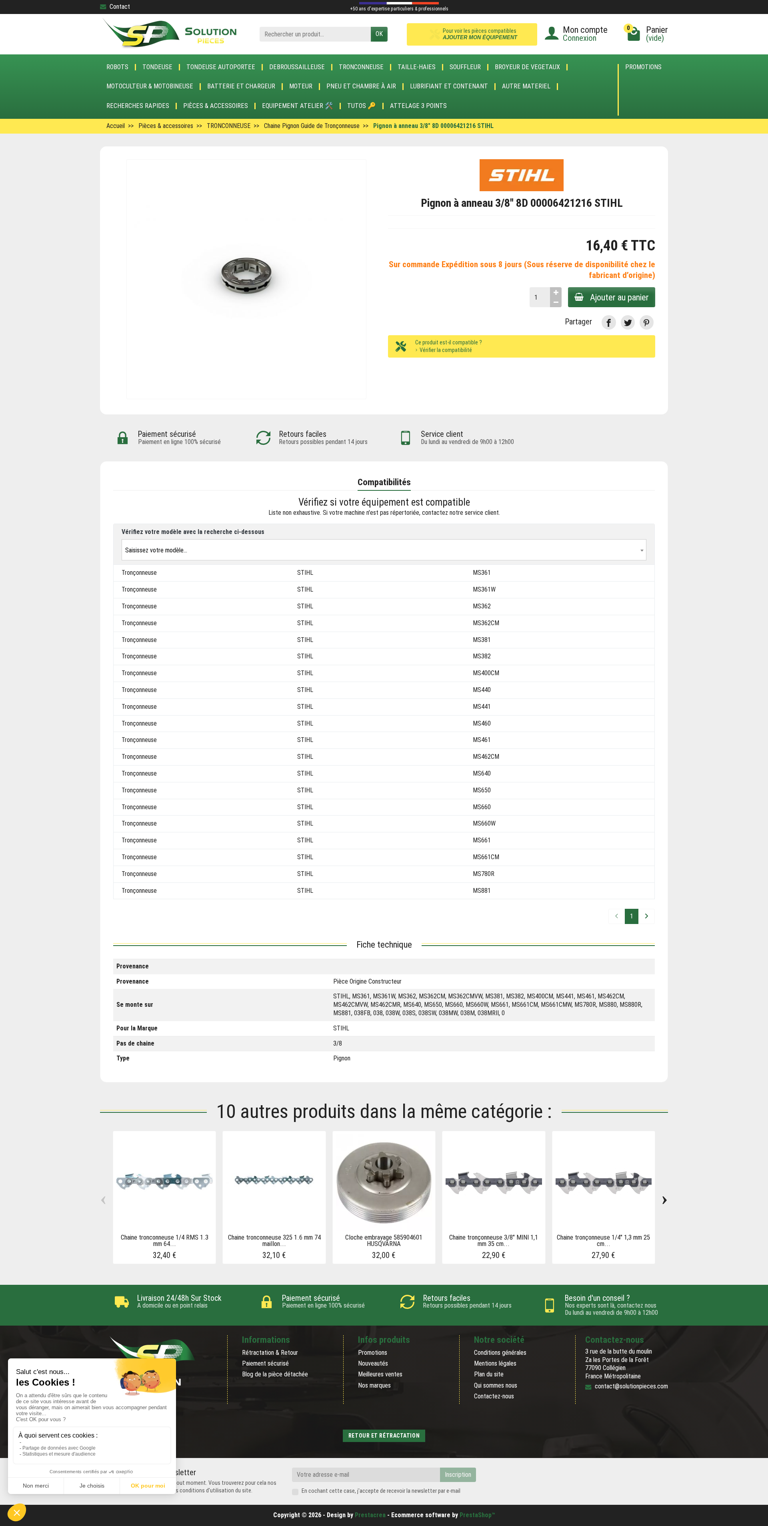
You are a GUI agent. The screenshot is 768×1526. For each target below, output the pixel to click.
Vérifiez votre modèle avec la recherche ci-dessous (193, 532)
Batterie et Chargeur (241, 86)
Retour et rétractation (384, 1435)
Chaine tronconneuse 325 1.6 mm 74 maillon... (274, 1240)
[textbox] (384, 550)
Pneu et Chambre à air (361, 86)
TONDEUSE (157, 67)
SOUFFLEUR (465, 67)
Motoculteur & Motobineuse (149, 86)
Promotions (643, 67)
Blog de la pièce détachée (275, 1374)
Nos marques (374, 1385)
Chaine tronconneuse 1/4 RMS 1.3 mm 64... (164, 1240)
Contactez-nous (494, 1396)
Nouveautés (373, 1363)
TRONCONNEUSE (361, 67)
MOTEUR (300, 86)
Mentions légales (495, 1363)
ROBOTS (117, 67)
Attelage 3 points (418, 106)
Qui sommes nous (495, 1385)
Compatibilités (384, 482)
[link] (609, 322)
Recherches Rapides (137, 106)
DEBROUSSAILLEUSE (297, 67)
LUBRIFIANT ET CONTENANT (449, 86)
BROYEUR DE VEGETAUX (527, 67)
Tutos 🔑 (361, 106)
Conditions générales (500, 1352)
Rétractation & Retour (270, 1352)
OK (379, 34)
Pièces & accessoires (215, 106)
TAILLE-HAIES (417, 67)
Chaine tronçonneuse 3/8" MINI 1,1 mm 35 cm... (493, 1240)
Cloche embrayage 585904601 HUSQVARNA (383, 1240)
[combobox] (384, 549)
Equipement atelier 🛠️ (297, 106)
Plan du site (489, 1374)
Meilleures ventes (380, 1374)
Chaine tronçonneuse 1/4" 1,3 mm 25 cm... (603, 1240)
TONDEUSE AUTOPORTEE (220, 67)
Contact (120, 6)
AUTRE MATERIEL (526, 86)
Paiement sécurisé (265, 1363)
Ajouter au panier (619, 297)
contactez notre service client (460, 512)
